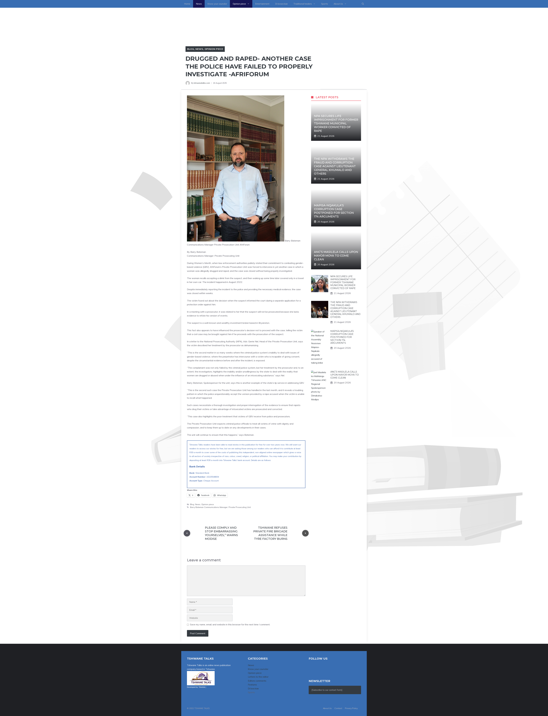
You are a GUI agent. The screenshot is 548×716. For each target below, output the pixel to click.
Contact (338, 708)
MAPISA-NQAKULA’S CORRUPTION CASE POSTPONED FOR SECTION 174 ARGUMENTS (342, 337)
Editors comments (257, 680)
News (199, 3)
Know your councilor (217, 3)
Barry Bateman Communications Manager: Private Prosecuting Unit (220, 507)
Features (252, 684)
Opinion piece (239, 3)
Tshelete (202, 687)
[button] (363, 4)
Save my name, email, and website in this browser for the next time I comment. (230, 624)
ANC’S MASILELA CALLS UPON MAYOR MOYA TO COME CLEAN (336, 255)
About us (327, 708)
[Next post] (305, 533)
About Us (338, 3)
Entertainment (262, 3)
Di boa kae (253, 688)
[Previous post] (187, 533)
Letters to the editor (258, 676)
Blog (190, 49)
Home (187, 3)
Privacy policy (351, 708)
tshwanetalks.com (202, 83)
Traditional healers (302, 3)
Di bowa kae (281, 3)
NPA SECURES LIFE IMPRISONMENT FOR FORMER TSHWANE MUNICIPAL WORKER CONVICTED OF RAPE (336, 123)
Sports (324, 3)
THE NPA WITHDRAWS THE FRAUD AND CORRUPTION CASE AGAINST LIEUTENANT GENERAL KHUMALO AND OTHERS (335, 166)
